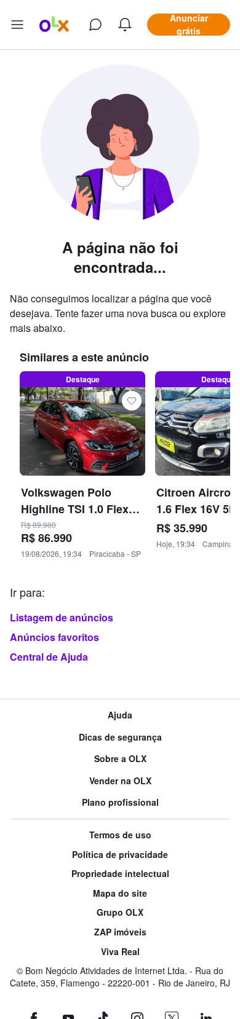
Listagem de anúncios (61, 617)
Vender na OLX (120, 781)
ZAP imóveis (120, 932)
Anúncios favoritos (54, 637)
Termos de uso (120, 835)
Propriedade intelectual (120, 873)
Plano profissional (120, 802)
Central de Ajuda (49, 657)
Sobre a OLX (120, 759)
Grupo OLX (120, 912)
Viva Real (120, 952)
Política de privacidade (120, 854)
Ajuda (120, 715)
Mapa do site (120, 893)
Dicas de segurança (120, 737)
